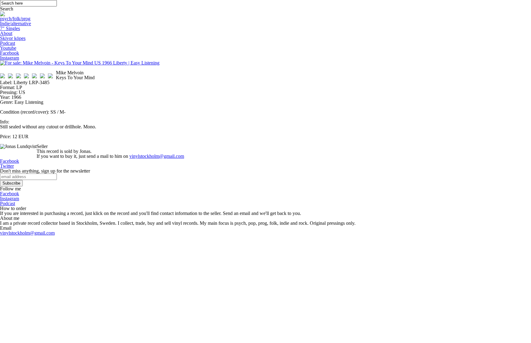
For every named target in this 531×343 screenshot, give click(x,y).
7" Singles (10, 28)
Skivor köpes (13, 38)
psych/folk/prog (15, 18)
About (6, 33)
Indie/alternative (15, 23)
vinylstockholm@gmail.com (156, 156)
